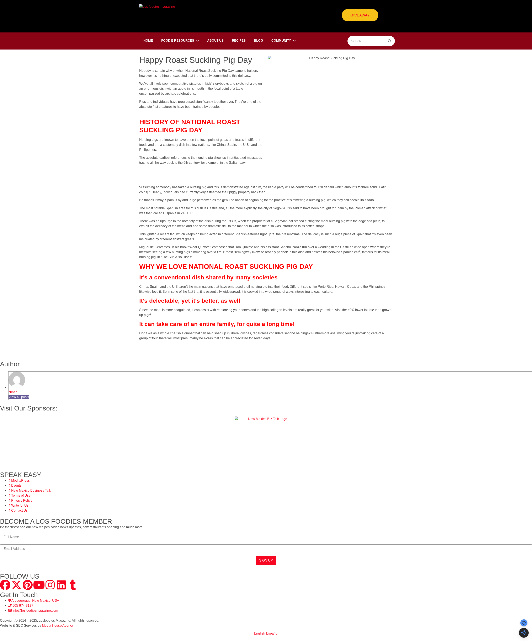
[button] (2, 438)
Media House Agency (58, 625)
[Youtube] (39, 585)
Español (272, 633)
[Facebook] (5, 585)
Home (148, 40)
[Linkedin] (61, 585)
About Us (215, 40)
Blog (258, 40)
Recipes (239, 40)
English (259, 633)
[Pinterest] (27, 585)
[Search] (389, 41)
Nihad (13, 392)
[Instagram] (50, 585)
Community (281, 40)
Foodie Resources (177, 40)
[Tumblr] (72, 585)
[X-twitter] (16, 585)
